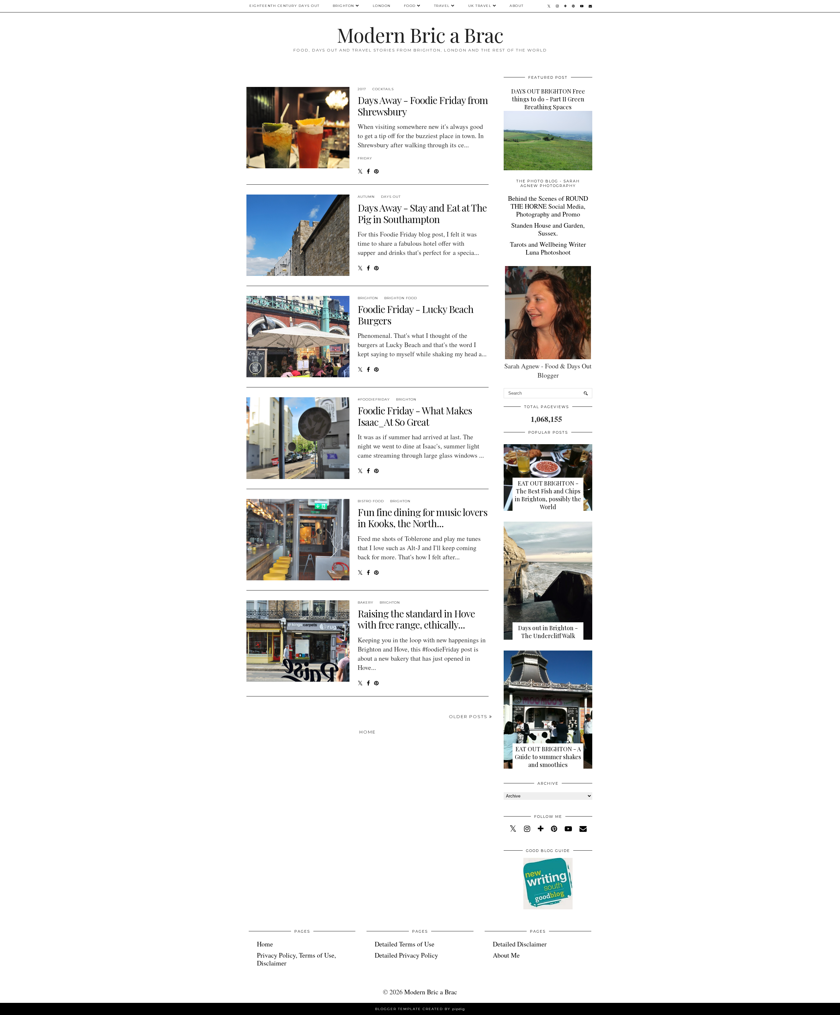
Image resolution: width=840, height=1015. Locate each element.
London (382, 6)
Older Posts (469, 716)
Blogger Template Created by (420, 1009)
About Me (506, 955)
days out (391, 197)
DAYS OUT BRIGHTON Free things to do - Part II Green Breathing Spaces (548, 99)
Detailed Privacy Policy (406, 955)
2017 (362, 89)
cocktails (383, 89)
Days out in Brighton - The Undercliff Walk (548, 632)
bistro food (371, 501)
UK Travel (480, 6)
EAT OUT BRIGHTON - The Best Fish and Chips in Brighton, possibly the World (548, 495)
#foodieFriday (374, 399)
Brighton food (400, 298)
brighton (368, 298)
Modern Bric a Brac (420, 34)
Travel (442, 6)
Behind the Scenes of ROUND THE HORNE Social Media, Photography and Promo (548, 206)
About (517, 6)
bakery (365, 602)
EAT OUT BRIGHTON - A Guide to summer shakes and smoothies (548, 757)
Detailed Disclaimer (520, 944)
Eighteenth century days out (284, 6)
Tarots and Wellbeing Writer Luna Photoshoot (548, 248)
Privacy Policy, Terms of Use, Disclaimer (296, 959)
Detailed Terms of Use (404, 944)
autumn (366, 197)
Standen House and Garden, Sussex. (548, 229)
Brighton (343, 6)
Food (410, 6)
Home (367, 732)
